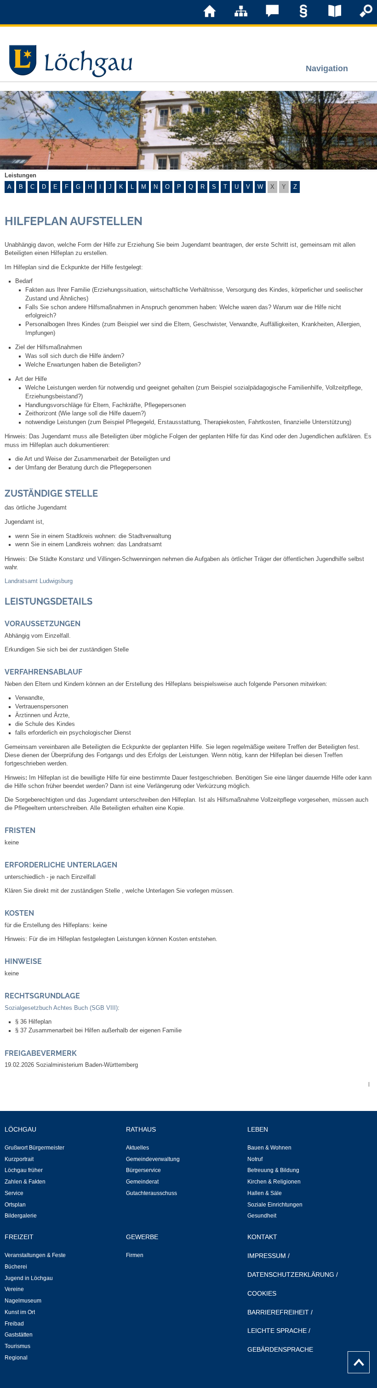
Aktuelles (137, 1147)
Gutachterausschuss (151, 1193)
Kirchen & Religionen (274, 1181)
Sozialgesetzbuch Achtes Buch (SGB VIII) (61, 1008)
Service (14, 1193)
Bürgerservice (143, 1170)
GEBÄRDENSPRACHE (280, 1349)
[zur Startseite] (203, 15)
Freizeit (19, 1237)
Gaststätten (19, 1334)
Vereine (14, 1289)
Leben (257, 1129)
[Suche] (359, 15)
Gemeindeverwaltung (153, 1159)
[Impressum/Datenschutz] (297, 15)
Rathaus (141, 1129)
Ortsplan (15, 1204)
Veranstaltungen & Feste (35, 1255)
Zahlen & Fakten (25, 1181)
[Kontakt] (266, 15)
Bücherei (16, 1266)
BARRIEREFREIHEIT (278, 1312)
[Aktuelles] (328, 15)
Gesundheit (261, 1215)
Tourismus (17, 1346)
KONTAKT (262, 1237)
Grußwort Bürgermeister (34, 1147)
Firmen (134, 1255)
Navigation (327, 68)
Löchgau (20, 1129)
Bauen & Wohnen (269, 1147)
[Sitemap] (234, 15)
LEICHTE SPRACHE (277, 1330)
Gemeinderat (142, 1181)
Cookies (261, 1293)
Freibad (14, 1323)
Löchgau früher (24, 1170)
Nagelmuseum (23, 1300)
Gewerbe (142, 1237)
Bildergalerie (21, 1215)
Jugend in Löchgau (29, 1278)
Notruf (255, 1159)
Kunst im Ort (20, 1312)
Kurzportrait (19, 1159)
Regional (16, 1357)
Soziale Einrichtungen (275, 1204)
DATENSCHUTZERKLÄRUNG (290, 1274)
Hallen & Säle (264, 1193)
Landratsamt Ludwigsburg (39, 581)
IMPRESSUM (266, 1255)
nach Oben (356, 1360)
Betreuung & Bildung (273, 1170)
